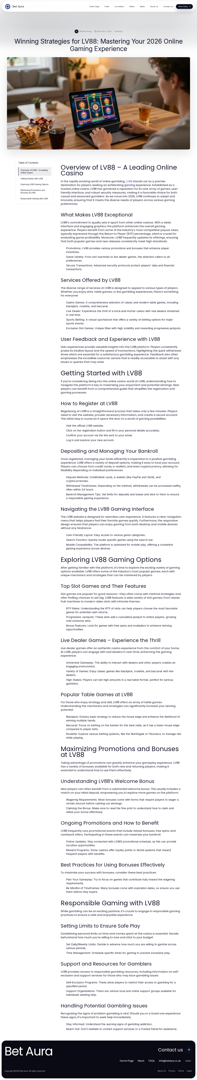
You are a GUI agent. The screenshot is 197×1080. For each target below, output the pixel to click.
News (141, 1060)
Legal (189, 1071)
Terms (181, 1071)
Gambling (118, 31)
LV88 (129, 181)
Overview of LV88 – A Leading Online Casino (34, 171)
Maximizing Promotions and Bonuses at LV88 (33, 191)
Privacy (172, 1071)
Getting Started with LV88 (32, 178)
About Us (162, 1071)
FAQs (152, 1060)
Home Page (127, 1060)
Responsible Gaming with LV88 (34, 198)
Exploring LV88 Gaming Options (35, 184)
